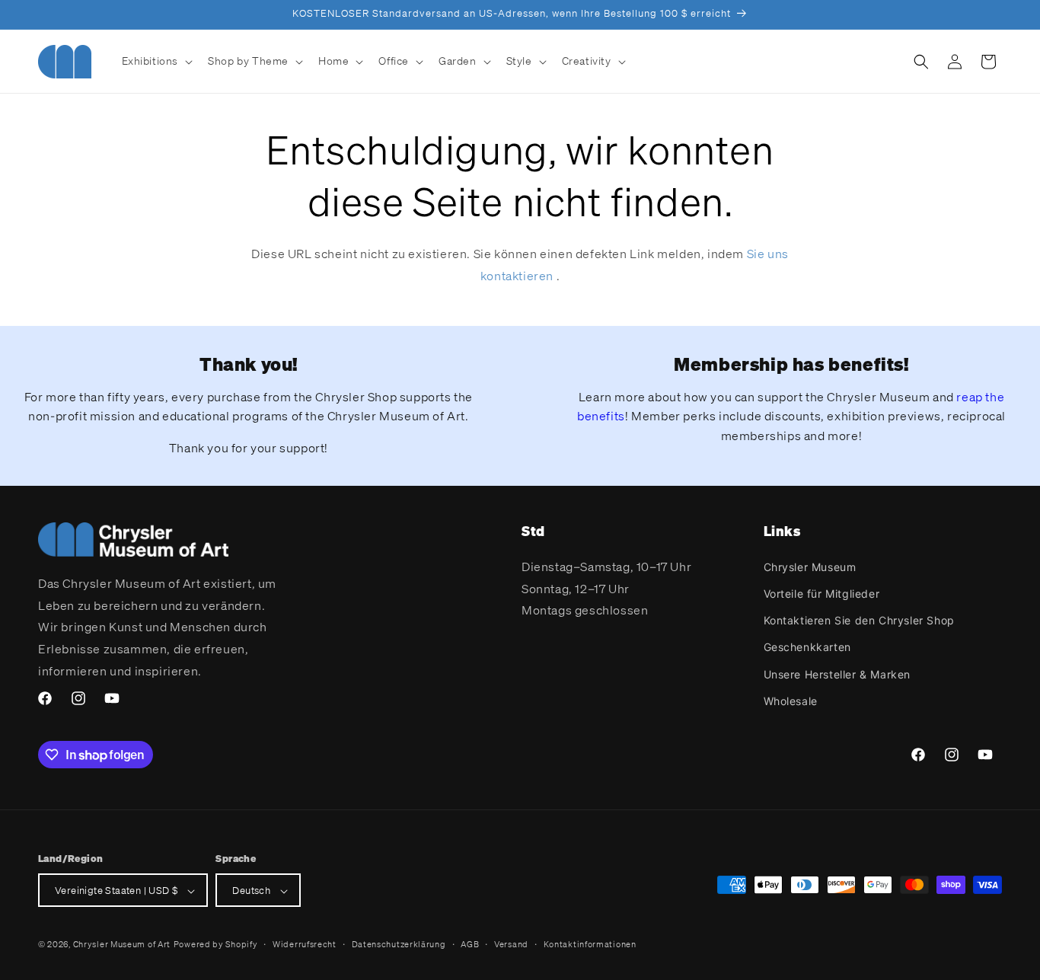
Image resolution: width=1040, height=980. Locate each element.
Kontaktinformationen (590, 944)
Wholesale (791, 700)
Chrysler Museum (810, 566)
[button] (156, 61)
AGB (470, 944)
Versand (511, 944)
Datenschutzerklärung (399, 944)
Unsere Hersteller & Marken (837, 673)
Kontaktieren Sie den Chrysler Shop (859, 619)
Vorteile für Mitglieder (822, 592)
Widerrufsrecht (305, 944)
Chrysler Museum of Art (122, 945)
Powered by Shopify (216, 945)
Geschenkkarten (807, 646)
